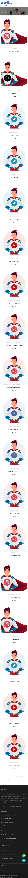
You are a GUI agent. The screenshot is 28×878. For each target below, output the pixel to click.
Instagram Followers (16, 342)
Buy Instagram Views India (7, 822)
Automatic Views (7, 384)
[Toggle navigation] (25, 3)
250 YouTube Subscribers (14, 303)
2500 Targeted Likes (14, 639)
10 (5, 779)
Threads (10, 90)
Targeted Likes (14, 48)
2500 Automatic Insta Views (14, 387)
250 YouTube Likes (14, 261)
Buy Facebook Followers (7, 861)
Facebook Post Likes (14, 468)
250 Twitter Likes (14, 177)
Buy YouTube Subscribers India (8, 838)
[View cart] (21, 3)
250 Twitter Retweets (14, 219)
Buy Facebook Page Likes (7, 854)
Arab (7, 342)
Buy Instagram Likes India (7, 818)
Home (2, 12)
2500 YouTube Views (14, 723)
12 (11, 779)
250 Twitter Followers (14, 135)
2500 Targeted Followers (14, 597)
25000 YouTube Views (14, 765)
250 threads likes (14, 93)
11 (8, 779)
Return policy (3, 875)
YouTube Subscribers (14, 300)
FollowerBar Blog (5, 845)
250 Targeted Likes (14, 51)
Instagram (14, 552)
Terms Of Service (13, 875)
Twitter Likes (14, 174)
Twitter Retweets (14, 216)
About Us (3, 865)
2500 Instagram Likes (14, 513)
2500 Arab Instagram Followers (14, 345)
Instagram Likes (14, 510)
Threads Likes (16, 90)
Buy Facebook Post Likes (7, 858)
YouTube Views (14, 720)
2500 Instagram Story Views (14, 555)
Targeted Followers (14, 594)
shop (5, 12)
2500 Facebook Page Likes (14, 429)
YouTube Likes (14, 258)
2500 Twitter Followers (14, 681)
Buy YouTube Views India (7, 842)
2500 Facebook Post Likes (14, 471)
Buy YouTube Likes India (7, 835)
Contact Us (4, 825)
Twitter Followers (14, 132)
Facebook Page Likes (14, 426)
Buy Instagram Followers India (8, 815)
